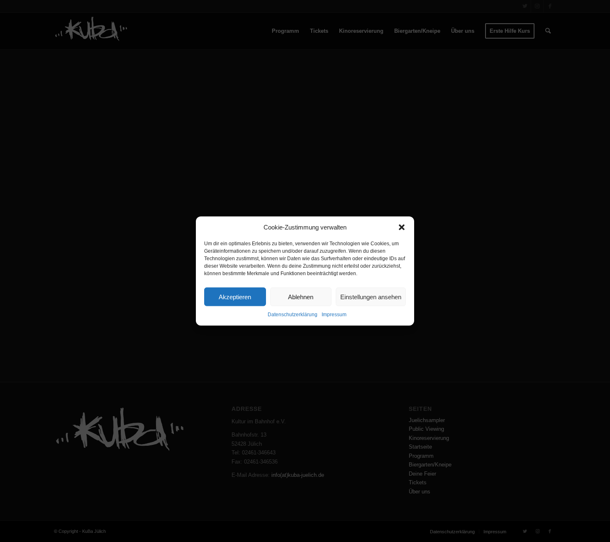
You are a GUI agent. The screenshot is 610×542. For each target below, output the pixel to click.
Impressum (334, 314)
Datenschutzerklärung (292, 314)
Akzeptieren (235, 296)
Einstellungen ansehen (370, 296)
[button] (402, 227)
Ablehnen (300, 296)
